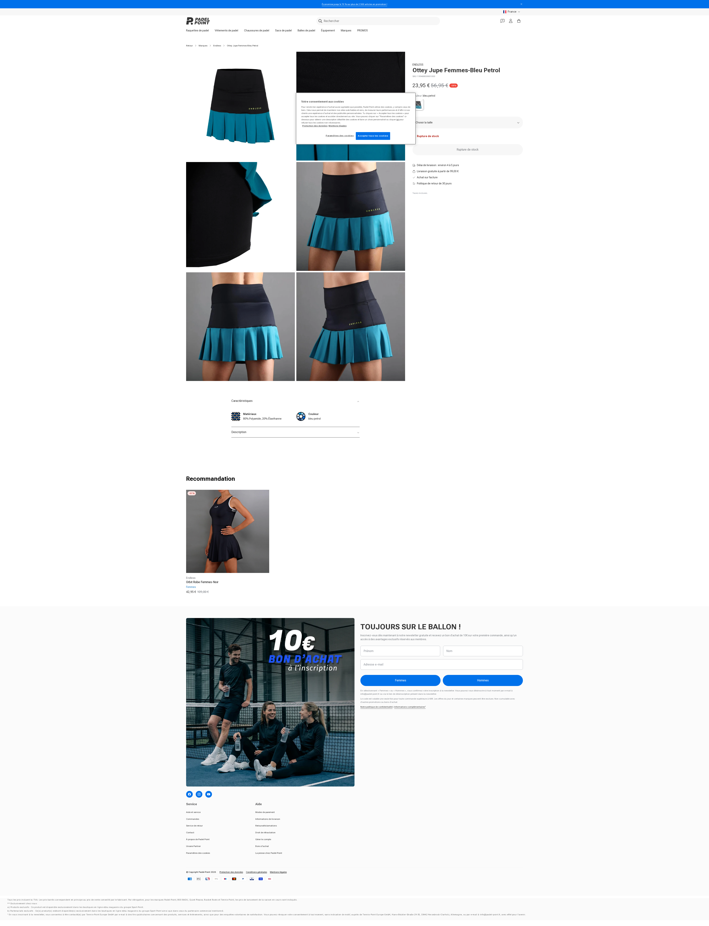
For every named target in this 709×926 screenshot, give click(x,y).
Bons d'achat (262, 846)
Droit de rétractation (265, 832)
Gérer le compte (263, 839)
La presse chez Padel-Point (268, 853)
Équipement (328, 30)
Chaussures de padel (256, 30)
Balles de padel (306, 30)
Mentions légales (278, 872)
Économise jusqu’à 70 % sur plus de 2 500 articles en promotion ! (354, 4)
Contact (190, 832)
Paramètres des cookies (198, 853)
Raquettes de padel (197, 30)
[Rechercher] (320, 21)
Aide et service (193, 812)
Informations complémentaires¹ (410, 707)
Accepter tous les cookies (373, 136)
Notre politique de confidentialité (376, 707)
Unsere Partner (193, 846)
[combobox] (378, 21)
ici (397, 119)
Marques (346, 30)
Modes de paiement (265, 812)
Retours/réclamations (266, 825)
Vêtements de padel (226, 30)
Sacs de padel (283, 30)
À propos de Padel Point (198, 839)
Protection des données (231, 872)
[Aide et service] (503, 21)
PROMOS (362, 30)
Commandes (192, 819)
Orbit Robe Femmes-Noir (202, 582)
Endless (217, 45)
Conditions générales (256, 872)
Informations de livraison (267, 819)
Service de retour (194, 825)
